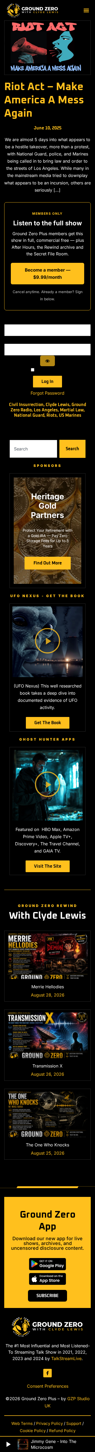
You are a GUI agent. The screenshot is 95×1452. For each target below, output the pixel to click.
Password (47, 340)
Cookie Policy (33, 1430)
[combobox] (33, 449)
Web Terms (22, 1423)
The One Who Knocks (47, 1144)
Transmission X (47, 1066)
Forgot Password (47, 393)
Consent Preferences (47, 1386)
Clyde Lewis (57, 405)
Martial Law (72, 410)
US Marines (70, 415)
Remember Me (49, 370)
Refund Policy (62, 1430)
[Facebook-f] (47, 1373)
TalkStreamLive (66, 1358)
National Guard (29, 415)
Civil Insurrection (26, 405)
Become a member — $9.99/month (47, 273)
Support (73, 1423)
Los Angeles (46, 410)
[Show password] (47, 361)
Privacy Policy (49, 1423)
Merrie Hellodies (47, 986)
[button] (86, 10)
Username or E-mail (47, 320)
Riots (51, 415)
